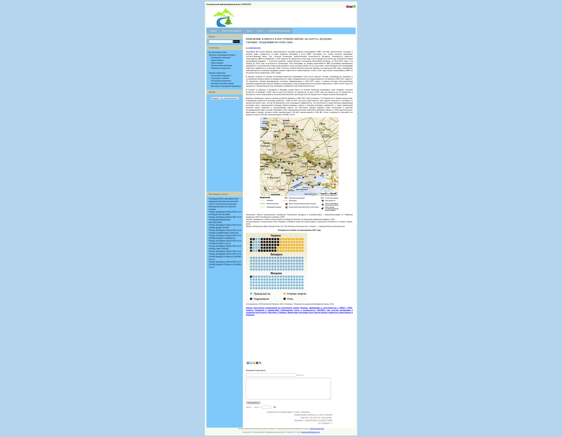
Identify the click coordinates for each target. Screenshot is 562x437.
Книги (249, 31)
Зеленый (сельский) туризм (222, 83)
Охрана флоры (217, 60)
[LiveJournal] (260, 363)
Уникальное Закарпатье (221, 68)
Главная (213, 31)
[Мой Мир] (257, 363)
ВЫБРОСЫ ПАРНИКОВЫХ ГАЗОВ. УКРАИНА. (289, 412)
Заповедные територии (221, 58)
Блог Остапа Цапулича (231, 31)
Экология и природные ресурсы (222, 55)
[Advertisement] (225, 146)
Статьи (260, 31)
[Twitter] (251, 363)
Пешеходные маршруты (221, 76)
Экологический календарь (279, 31)
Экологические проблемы (221, 65)
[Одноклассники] (254, 363)
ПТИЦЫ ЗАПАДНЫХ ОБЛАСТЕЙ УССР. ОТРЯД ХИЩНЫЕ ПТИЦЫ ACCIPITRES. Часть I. (225, 264)
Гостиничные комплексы (221, 81)
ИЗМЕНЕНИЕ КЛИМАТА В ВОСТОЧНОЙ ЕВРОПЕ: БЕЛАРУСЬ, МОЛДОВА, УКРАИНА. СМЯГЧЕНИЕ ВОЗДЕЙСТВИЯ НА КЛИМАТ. (313, 419)
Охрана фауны (217, 63)
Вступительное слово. (218, 52)
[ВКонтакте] (248, 363)
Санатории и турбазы (220, 78)
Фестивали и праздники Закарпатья (226, 86)
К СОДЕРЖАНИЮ (253, 48)
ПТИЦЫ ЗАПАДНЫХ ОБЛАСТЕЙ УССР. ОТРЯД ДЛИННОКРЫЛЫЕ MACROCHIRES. (225, 219)
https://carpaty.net (317, 429)
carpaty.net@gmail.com (310, 432)
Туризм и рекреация (217, 73)
